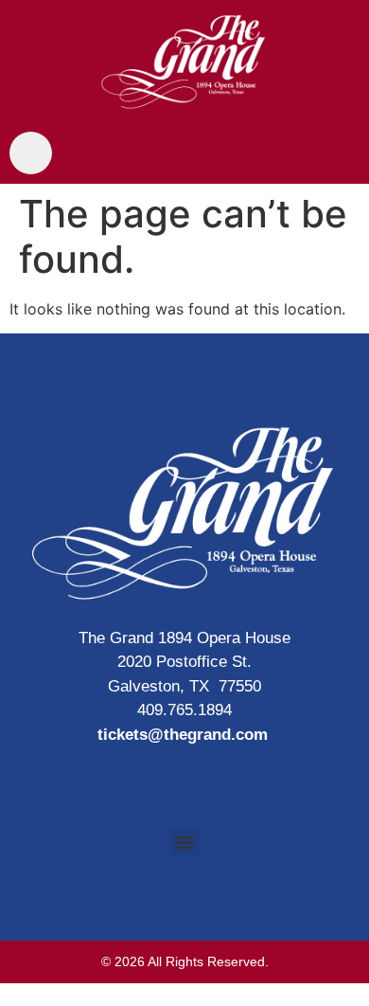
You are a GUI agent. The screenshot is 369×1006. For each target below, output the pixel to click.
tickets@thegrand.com (182, 735)
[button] (185, 841)
